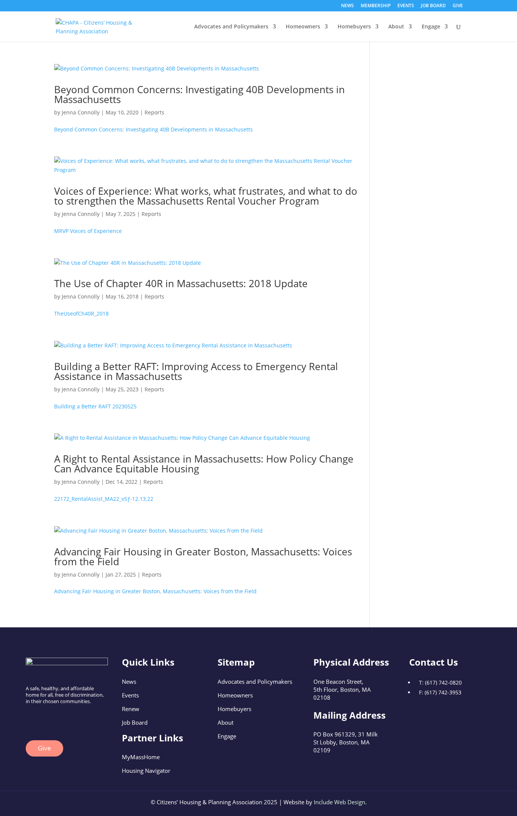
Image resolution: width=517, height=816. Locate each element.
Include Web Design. (340, 802)
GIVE (458, 6)
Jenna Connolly (81, 112)
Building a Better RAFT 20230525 (95, 406)
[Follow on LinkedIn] (47, 720)
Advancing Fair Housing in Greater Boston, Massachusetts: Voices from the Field (203, 556)
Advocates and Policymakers (231, 27)
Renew (130, 709)
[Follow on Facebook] (32, 720)
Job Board (135, 722)
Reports (154, 112)
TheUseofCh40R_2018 (81, 313)
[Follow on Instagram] (62, 720)
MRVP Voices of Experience (88, 230)
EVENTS (405, 6)
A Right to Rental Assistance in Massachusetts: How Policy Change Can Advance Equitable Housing (203, 463)
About (396, 27)
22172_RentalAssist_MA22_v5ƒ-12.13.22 (103, 498)
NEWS (347, 6)
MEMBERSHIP (376, 6)
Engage (431, 27)
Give (44, 748)
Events (130, 695)
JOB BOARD (433, 6)
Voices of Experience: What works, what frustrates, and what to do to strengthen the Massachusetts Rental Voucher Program (205, 196)
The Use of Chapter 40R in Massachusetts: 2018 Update (181, 283)
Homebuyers (354, 27)
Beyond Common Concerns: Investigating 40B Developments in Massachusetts (199, 94)
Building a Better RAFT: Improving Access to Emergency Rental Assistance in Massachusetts (196, 371)
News (129, 681)
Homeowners (303, 27)
